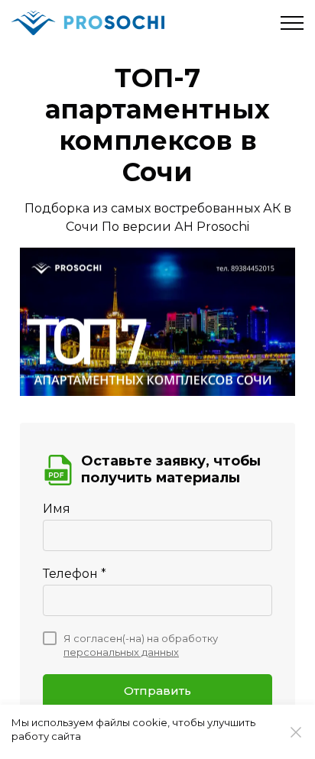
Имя (56, 508)
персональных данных (121, 652)
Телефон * (74, 573)
